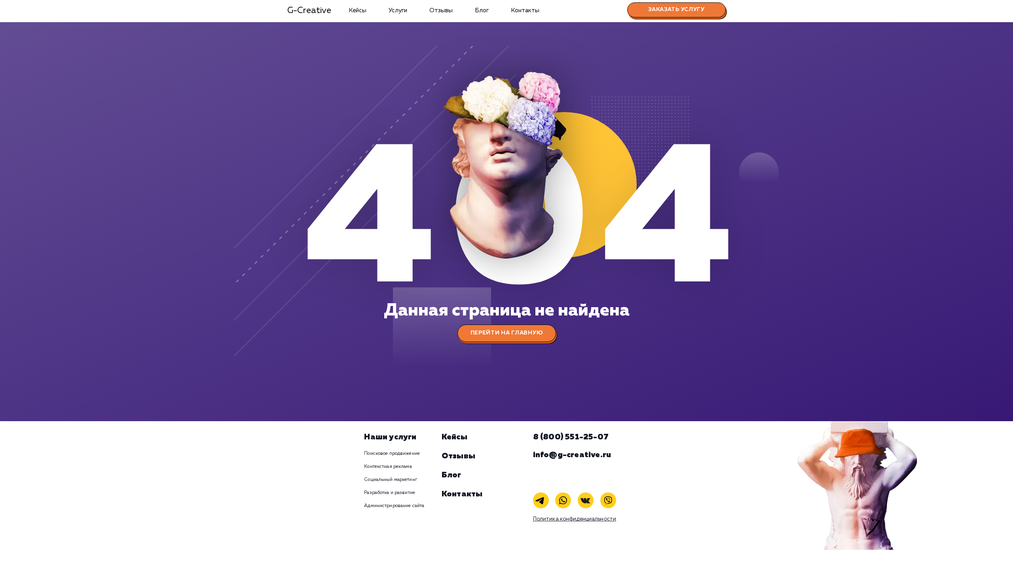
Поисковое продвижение (392, 453)
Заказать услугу (676, 9)
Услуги (398, 10)
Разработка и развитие (389, 492)
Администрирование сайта (394, 506)
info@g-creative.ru (572, 455)
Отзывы (441, 10)
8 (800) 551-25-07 (571, 437)
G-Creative (309, 10)
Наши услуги (390, 437)
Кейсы (357, 10)
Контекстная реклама (388, 466)
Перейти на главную (506, 333)
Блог (482, 10)
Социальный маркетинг (390, 479)
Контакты (525, 10)
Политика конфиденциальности (575, 519)
